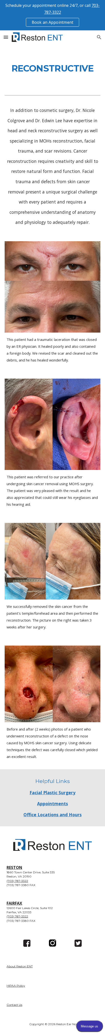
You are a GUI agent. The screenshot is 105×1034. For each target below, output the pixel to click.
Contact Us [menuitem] (14, 1005)
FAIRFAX (14, 903)
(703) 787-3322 (17, 881)
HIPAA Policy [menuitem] (16, 985)
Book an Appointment (53, 22)
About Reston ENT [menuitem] (20, 966)
